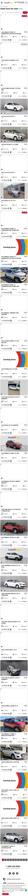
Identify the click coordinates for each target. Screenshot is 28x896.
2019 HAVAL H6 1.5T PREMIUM (9, 425)
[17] (14, 190)
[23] (14, 555)
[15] (14, 50)
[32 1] (14, 527)
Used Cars (5, 6)
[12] (14, 387)
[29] (14, 696)
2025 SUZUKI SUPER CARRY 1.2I (10, 818)
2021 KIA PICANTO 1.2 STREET (9, 144)
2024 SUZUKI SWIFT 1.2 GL (9, 649)
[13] (14, 612)
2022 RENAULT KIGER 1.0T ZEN (10, 453)
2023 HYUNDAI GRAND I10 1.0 (9, 706)
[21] (14, 724)
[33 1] (14, 836)
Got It (5, 894)
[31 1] (14, 106)
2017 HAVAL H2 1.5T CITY (8, 200)
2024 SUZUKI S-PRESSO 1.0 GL (10, 60)
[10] (14, 415)
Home (1, 6)
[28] (14, 78)
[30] (14, 331)
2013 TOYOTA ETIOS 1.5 (8, 116)
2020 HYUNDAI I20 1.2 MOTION (10, 762)
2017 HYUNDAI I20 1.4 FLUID (9, 369)
